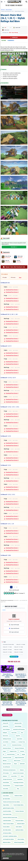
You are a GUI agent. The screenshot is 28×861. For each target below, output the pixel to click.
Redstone (5, 776)
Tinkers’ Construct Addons (8, 823)
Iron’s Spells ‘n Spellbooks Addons (10, 836)
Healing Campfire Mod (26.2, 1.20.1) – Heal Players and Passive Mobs (7, 703)
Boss (22, 732)
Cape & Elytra (19, 738)
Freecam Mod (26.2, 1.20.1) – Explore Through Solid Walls (7, 676)
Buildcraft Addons (21, 823)
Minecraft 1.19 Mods (18, 649)
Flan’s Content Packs (7, 814)
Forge (13, 32)
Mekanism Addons (6, 842)
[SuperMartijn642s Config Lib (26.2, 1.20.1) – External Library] (7, 683)
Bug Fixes (18, 735)
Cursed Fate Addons (7, 811)
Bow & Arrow (5, 735)
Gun (18, 754)
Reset (20, 277)
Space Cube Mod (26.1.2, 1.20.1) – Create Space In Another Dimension (20, 676)
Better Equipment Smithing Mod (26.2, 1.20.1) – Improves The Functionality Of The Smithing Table (21, 689)
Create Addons (6, 795)
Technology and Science (18, 782)
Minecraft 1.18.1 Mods (19, 646)
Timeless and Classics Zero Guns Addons (11, 801)
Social (22, 776)
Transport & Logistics (19, 785)
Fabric (10, 32)
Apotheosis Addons (19, 829)
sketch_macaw (6, 29)
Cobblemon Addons (18, 795)
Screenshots (11, 40)
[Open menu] (2, 2)
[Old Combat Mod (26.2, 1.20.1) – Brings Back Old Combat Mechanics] (20, 696)
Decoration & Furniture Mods (8, 644)
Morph (15, 763)
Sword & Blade (6, 782)
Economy (22, 751)
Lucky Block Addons (7, 820)
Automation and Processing (19, 729)
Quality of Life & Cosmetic (18, 773)
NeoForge (16, 32)
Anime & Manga (18, 726)
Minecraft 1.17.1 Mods (7, 646)
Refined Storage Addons (19, 842)
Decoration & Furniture (17, 745)
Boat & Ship (14, 732)
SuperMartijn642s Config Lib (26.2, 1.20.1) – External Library (7, 689)
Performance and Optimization (9, 770)
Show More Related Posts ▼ (14, 709)
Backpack (5, 732)
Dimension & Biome (7, 748)
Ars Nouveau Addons (7, 833)
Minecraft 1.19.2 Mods (19, 652)
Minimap (5, 760)
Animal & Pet (5, 726)
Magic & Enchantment (19, 757)
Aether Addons (19, 826)
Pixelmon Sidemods (19, 811)
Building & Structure (7, 738)
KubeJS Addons (21, 839)
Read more (9, 855)
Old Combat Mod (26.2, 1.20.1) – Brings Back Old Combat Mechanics (20, 703)
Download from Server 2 (12, 292)
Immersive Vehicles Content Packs (10, 817)
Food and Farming (10, 754)
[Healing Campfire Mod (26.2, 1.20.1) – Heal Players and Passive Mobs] (7, 697)
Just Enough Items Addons (8, 839)
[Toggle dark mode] (4, 1)
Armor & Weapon (6, 729)
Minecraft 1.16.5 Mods (21, 644)
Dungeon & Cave (13, 751)
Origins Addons (6, 805)
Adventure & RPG (18, 723)
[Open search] (26, 2)
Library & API (5, 723)
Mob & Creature (17, 760)
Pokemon (22, 770)
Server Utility (14, 776)
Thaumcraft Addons (19, 820)
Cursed (4, 745)
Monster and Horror (7, 763)
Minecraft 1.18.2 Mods (7, 649)
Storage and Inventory (7, 779)
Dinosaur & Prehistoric (19, 748)
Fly (3, 754)
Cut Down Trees (21, 741)
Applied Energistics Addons (8, 808)
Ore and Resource (6, 766)
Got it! (5, 858)
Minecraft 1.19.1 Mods (7, 652)
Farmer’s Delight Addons (18, 805)
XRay (18, 788)
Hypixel (23, 754)
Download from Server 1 (12, 289)
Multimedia (22, 763)
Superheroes (20, 779)
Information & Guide (7, 757)
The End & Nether (6, 785)
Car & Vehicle (5, 741)
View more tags (14, 656)
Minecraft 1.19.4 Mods (19, 654)
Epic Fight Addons (6, 798)
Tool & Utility (5, 788)
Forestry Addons (6, 826)
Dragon (4, 751)
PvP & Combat (6, 773)
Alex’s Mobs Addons (7, 829)
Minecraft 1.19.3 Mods (7, 654)
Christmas (13, 741)
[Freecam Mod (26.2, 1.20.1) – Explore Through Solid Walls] (7, 669)
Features (3, 40)
